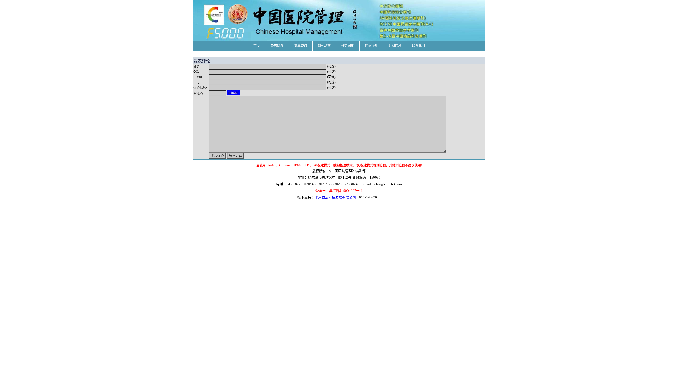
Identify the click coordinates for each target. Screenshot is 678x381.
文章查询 (300, 46)
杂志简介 (277, 46)
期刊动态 (324, 46)
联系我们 (418, 46)
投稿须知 (371, 46)
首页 (256, 46)
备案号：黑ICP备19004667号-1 (339, 191)
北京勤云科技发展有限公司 (335, 197)
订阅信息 (395, 46)
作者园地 (347, 46)
